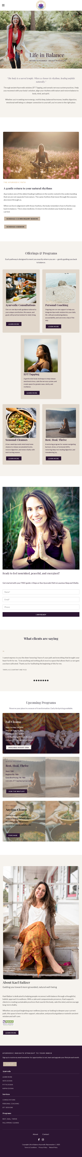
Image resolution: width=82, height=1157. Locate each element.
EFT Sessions (8, 1107)
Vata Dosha (7, 1081)
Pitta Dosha (8, 1084)
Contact (45, 1134)
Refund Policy (53, 1147)
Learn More (13, 324)
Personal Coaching (11, 1104)
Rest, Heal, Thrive (10, 1119)
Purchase (13, 835)
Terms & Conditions (30, 1147)
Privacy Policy (43, 1147)
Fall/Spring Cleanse (11, 1123)
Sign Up (9, 1064)
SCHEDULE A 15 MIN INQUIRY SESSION (22, 219)
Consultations (9, 1100)
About (35, 1134)
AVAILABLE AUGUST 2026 (18, 747)
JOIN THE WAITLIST (17, 791)
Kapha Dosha (8, 1088)
